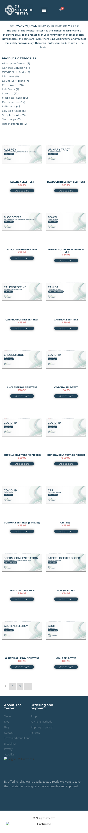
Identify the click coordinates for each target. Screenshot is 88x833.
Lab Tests (8, 89)
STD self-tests (11, 110)
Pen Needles (11, 102)
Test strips (9, 119)
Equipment (10, 85)
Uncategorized (12, 123)
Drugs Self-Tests (13, 80)
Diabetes (8, 76)
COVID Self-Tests (14, 72)
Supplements (11, 115)
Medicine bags (12, 97)
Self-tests (8, 106)
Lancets (7, 93)
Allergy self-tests (14, 63)
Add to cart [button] (22, 190)
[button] (44, 10)
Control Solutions (14, 67)
